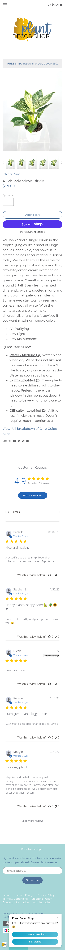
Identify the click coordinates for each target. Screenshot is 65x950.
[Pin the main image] (23, 440)
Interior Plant (11, 174)
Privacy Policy (45, 895)
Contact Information (16, 902)
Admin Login (41, 902)
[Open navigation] (5, 4)
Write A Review (32, 495)
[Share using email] (27, 440)
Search (7, 895)
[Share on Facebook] (14, 440)
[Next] (61, 162)
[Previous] (3, 162)
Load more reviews (32, 820)
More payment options (32, 232)
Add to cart (32, 214)
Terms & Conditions (15, 898)
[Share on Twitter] (19, 440)
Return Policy (24, 895)
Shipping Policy (41, 898)
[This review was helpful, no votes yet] (49, 575)
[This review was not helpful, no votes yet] (56, 575)
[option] (10, 162)
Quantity (8, 195)
